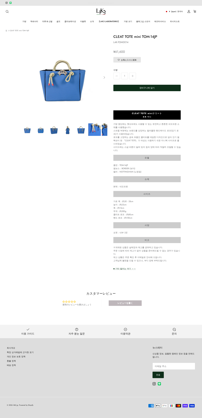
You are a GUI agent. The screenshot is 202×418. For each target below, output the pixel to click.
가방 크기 (128, 21)
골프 (58, 21)
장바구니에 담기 (147, 87)
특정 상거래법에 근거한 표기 (20, 352)
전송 (158, 374)
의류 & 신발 (47, 21)
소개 (92, 21)
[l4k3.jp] (101, 11)
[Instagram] (6, 3)
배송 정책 (11, 365)
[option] (64, 77)
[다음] (104, 77)
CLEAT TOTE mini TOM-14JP (19, 30)
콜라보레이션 (70, 21)
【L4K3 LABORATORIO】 (109, 21)
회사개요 (11, 347)
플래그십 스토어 (143, 21)
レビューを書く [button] (125, 303)
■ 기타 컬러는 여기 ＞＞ (124, 268)
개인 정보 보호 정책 (16, 356)
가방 (24, 21)
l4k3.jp (15, 405)
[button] (127, 60)
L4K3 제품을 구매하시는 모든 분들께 (101, 3)
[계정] (188, 11)
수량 (115, 70)
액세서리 (34, 21)
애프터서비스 (160, 21)
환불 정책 (11, 360)
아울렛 (83, 21)
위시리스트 (175, 21)
